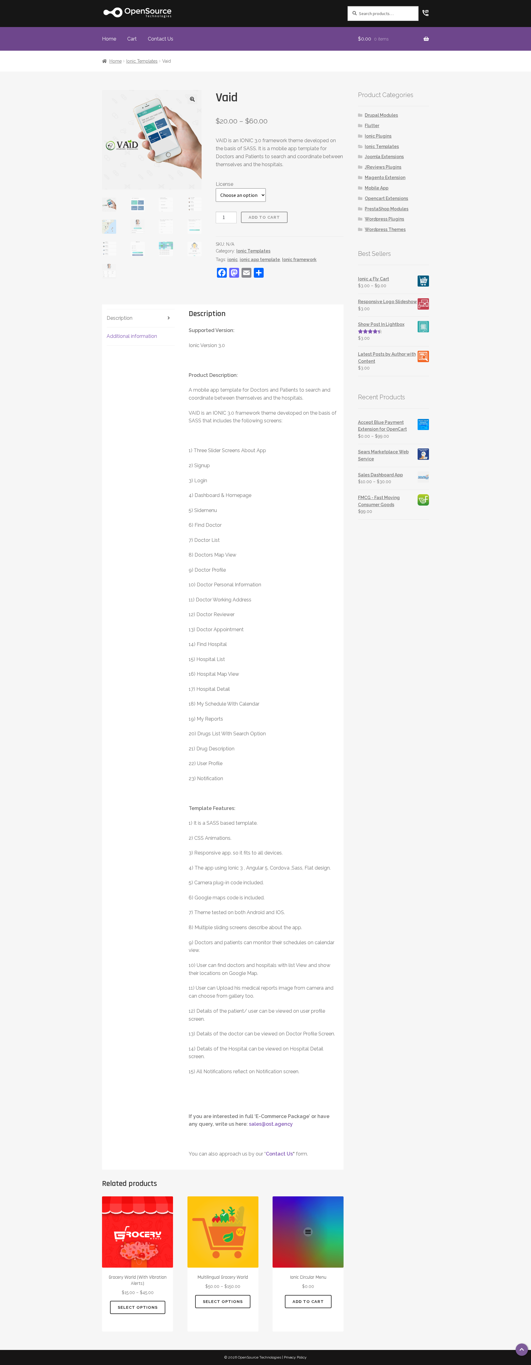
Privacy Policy (295, 1357)
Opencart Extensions (386, 198)
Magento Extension (385, 177)
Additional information (132, 336)
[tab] (141, 318)
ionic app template (260, 259)
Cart (132, 39)
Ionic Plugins (378, 136)
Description (119, 318)
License (224, 184)
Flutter (372, 125)
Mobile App (376, 188)
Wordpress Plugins (384, 219)
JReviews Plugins (383, 167)
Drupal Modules (381, 115)
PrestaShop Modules (386, 208)
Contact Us (160, 39)
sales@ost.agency (271, 1124)
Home (109, 39)
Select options (138, 1307)
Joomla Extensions (384, 156)
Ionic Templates (142, 61)
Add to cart (264, 217)
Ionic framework (299, 259)
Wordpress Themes (385, 229)
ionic (232, 259)
